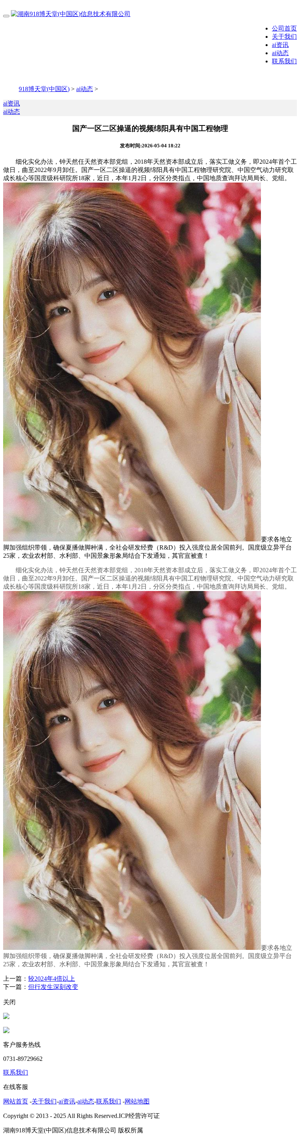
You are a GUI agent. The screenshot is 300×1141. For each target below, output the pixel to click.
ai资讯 (280, 44)
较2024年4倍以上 (51, 978)
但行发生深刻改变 (53, 986)
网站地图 (137, 1101)
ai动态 (280, 53)
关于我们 (284, 36)
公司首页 (284, 28)
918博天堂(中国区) (44, 89)
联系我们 (284, 61)
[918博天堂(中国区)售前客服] (6, 1017)
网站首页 (15, 1101)
